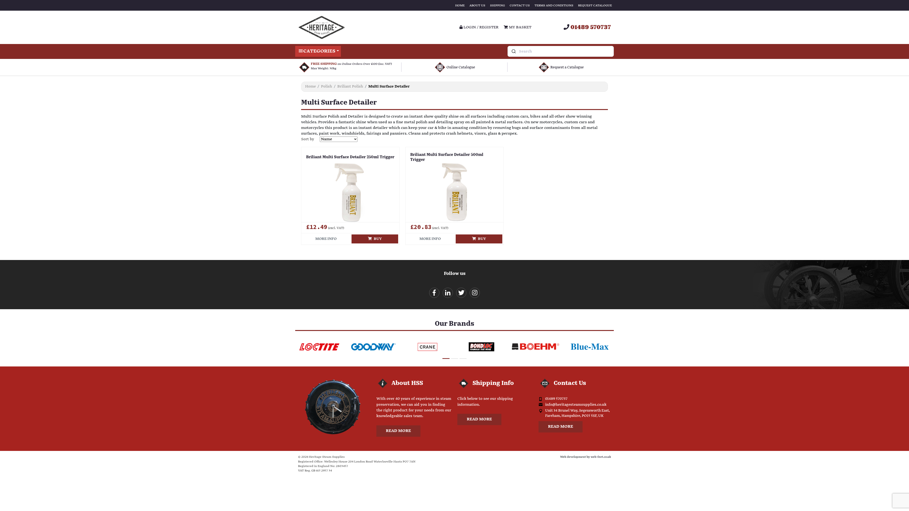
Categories (319, 51)
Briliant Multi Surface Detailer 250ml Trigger (350, 157)
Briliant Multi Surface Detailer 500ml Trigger (446, 157)
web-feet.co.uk (601, 457)
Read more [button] (398, 431)
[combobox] (561, 51)
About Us (477, 5)
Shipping (497, 5)
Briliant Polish (350, 86)
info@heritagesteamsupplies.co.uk (575, 404)
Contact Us (520, 5)
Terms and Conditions (554, 5)
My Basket (519, 27)
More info (326, 239)
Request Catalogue (595, 5)
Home (460, 5)
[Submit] (513, 51)
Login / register (481, 27)
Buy (377, 239)
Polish (326, 86)
